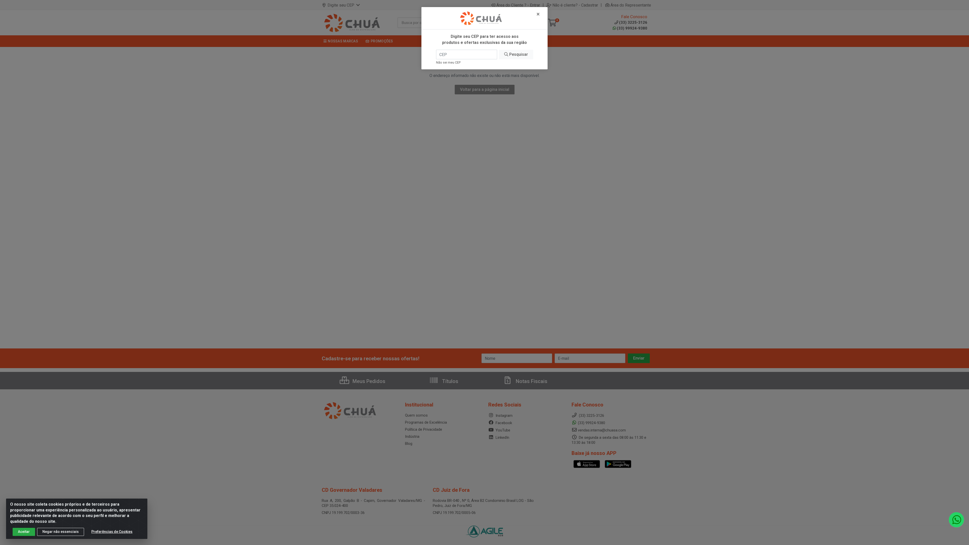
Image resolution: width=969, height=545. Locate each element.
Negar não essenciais (60, 532)
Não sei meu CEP (448, 62)
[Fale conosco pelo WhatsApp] (956, 519)
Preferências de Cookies (111, 532)
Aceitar (24, 532)
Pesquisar (518, 54)
